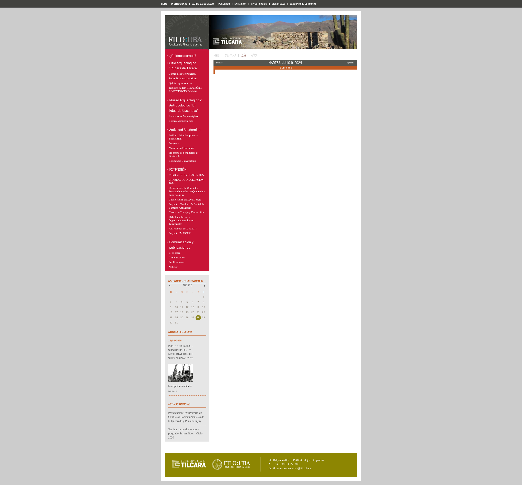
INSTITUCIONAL (179, 3)
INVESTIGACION (259, 3)
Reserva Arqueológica (181, 121)
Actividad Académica (184, 129)
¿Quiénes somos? (182, 55)
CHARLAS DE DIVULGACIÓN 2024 (186, 181)
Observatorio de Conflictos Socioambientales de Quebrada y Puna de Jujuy (187, 191)
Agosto (187, 285)
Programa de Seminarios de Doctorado (184, 154)
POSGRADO (224, 3)
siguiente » (351, 63)
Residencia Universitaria (182, 161)
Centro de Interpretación (182, 73)
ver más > (172, 390)
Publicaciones (176, 262)
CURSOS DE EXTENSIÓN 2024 (187, 175)
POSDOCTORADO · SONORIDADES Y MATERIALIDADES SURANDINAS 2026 (180, 352)
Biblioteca (174, 253)
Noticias (173, 267)
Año (254, 55)
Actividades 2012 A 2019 (183, 228)
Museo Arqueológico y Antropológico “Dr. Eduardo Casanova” (185, 105)
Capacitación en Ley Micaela (185, 199)
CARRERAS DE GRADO (203, 3)
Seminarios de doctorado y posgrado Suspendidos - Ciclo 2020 (185, 433)
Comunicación (177, 257)
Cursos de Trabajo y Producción (186, 212)
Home (164, 3)
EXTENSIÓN (240, 3)
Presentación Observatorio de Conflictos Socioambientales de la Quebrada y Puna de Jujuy (186, 417)
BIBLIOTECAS (278, 3)
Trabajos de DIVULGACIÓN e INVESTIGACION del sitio (185, 89)
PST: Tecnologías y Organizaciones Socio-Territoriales (181, 220)
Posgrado (174, 143)
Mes (216, 55)
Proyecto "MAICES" (180, 233)
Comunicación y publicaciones (181, 245)
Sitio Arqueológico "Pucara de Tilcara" (183, 66)
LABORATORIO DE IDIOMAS (303, 3)
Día (246, 55)
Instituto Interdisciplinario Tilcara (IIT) (183, 136)
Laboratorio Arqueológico (183, 116)
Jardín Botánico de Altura (183, 78)
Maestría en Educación (181, 148)
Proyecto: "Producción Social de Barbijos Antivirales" (186, 205)
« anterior (218, 63)
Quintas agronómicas (180, 83)
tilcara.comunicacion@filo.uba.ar (292, 468)
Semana (230, 55)
